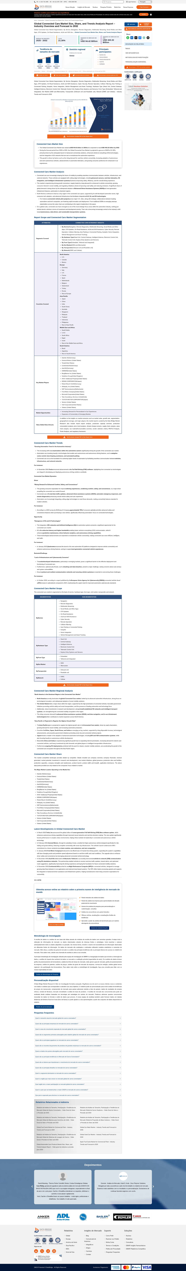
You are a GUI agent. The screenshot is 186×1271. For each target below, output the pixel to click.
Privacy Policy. (112, 648)
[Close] (125, 613)
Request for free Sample (93, 654)
